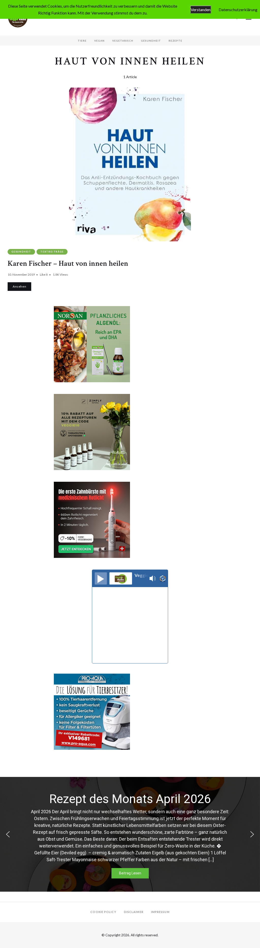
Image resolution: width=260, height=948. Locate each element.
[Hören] (101, 578)
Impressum (160, 911)
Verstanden (200, 9)
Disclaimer (133, 911)
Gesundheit (151, 40)
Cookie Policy (103, 911)
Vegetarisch (122, 40)
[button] (8, 834)
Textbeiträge (52, 251)
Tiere (82, 40)
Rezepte (175, 40)
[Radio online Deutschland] (162, 578)
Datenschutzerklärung (238, 9)
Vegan (99, 40)
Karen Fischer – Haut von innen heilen (68, 264)
